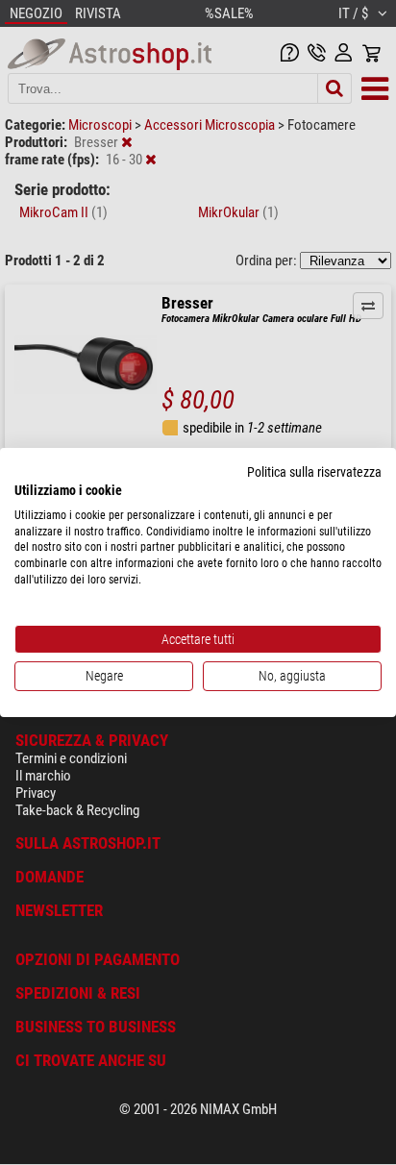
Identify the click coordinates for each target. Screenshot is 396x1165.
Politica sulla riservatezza (314, 472)
